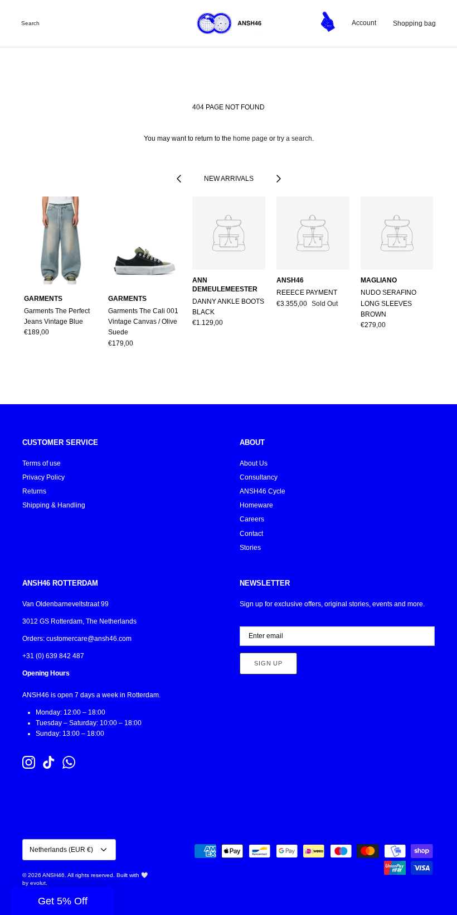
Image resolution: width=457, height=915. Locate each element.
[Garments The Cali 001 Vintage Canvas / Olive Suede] (144, 242)
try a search (294, 138)
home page (250, 138)
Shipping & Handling (53, 505)
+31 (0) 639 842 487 (53, 656)
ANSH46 (53, 875)
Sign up (268, 663)
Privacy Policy (43, 477)
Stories (250, 548)
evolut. (38, 883)
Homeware (256, 505)
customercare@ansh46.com (89, 639)
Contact (251, 534)
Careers (252, 519)
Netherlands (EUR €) (61, 850)
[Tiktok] (48, 762)
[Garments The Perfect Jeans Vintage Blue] (60, 242)
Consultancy (259, 477)
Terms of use (41, 463)
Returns (34, 491)
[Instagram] (28, 762)
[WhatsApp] (68, 762)
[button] (62, 901)
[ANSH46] (228, 23)
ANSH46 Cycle (262, 491)
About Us (254, 463)
